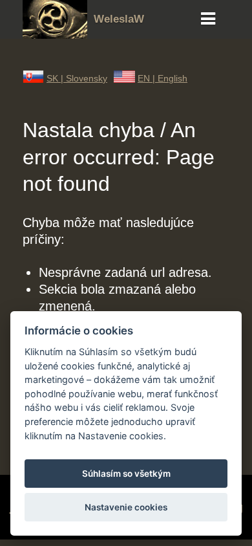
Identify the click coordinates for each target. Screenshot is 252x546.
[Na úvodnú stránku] (55, 34)
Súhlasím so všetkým (126, 473)
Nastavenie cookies (126, 507)
